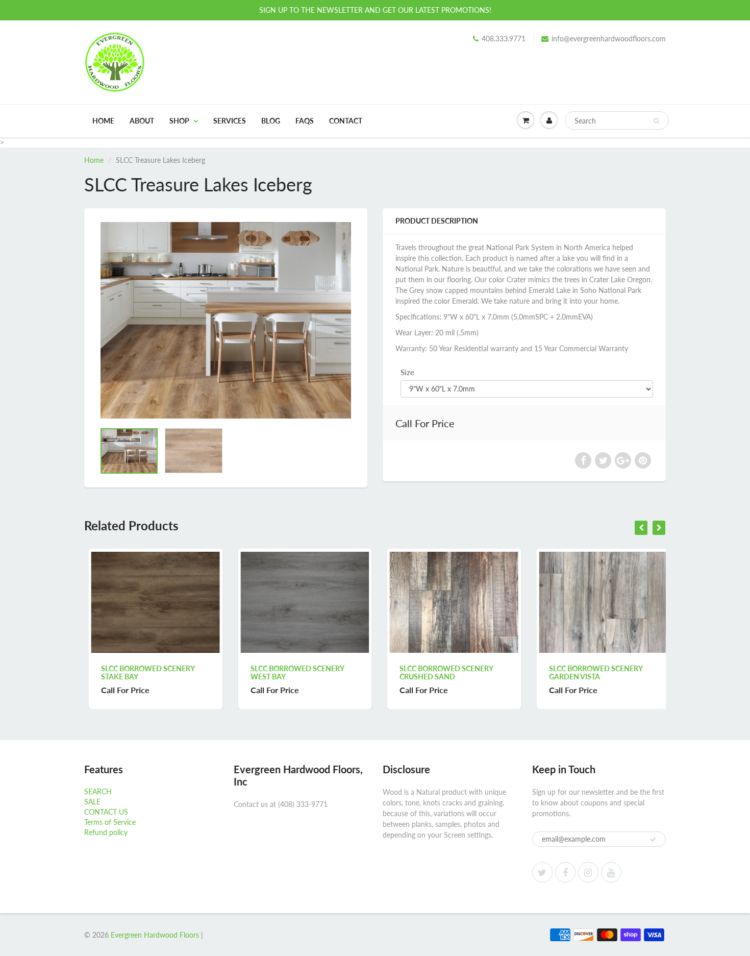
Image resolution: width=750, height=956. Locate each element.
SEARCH (98, 791)
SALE (92, 801)
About (142, 120)
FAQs (304, 120)
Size (407, 372)
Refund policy (106, 832)
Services (229, 120)
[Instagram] (588, 872)
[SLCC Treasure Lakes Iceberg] (226, 320)
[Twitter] (542, 872)
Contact (345, 120)
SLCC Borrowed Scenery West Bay (293, 672)
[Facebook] (565, 872)
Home (103, 120)
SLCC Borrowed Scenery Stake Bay (143, 672)
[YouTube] (611, 872)
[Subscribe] (653, 839)
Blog (270, 120)
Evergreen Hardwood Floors (155, 934)
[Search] (656, 121)
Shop (179, 120)
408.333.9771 (504, 38)
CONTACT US (106, 811)
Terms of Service (110, 822)
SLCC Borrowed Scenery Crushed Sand (442, 672)
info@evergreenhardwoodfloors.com (609, 38)
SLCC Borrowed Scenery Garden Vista (591, 672)
